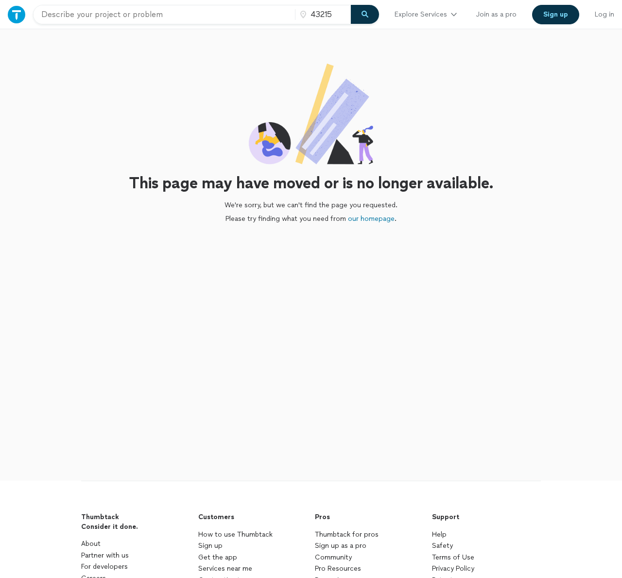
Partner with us (105, 555)
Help (439, 534)
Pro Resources (338, 568)
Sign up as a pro (340, 546)
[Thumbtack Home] (16, 14)
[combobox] (164, 14)
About (91, 544)
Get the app (217, 557)
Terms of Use (453, 557)
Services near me (225, 568)
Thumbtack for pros (347, 534)
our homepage (371, 219)
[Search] (365, 14)
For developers (104, 566)
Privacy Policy (453, 568)
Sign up (210, 546)
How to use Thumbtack (235, 534)
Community (333, 557)
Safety (442, 546)
